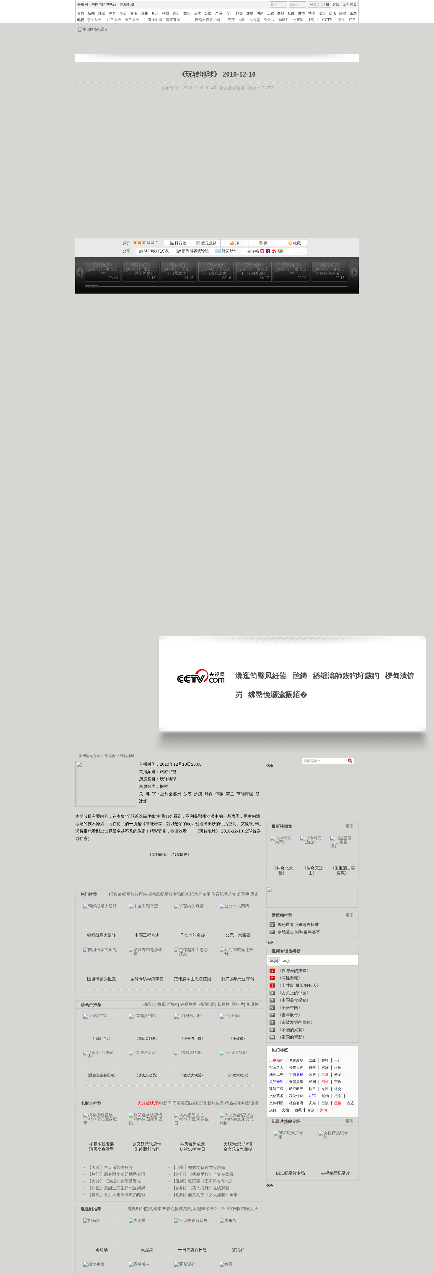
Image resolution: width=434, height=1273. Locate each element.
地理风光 (276, 1075)
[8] (148, 242)
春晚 (133, 13)
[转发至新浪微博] (274, 251)
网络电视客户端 (207, 20)
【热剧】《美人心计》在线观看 (200, 1187)
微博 (301, 13)
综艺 (123, 13)
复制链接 (159, 854)
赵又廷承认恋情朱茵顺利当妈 (147, 1147)
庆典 (272, 1110)
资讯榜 (252, 1004)
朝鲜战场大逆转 (101, 935)
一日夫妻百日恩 (192, 1249)
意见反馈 (208, 243)
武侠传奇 (296, 1096)
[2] (135, 242)
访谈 (332, 13)
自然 (312, 1067)
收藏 (296, 243)
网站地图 (127, 4)
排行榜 (180, 243)
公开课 (298, 20)
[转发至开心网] (262, 251)
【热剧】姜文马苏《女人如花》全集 (205, 1194)
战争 (338, 1096)
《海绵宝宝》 (101, 1038)
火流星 (147, 1249)
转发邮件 (229, 251)
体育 (112, 13)
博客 (311, 13)
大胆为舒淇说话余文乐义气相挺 (237, 1147)
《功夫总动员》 (147, 1075)
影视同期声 (248, 1208)
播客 (310, 20)
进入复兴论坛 (232, 87)
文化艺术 (276, 1096)
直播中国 (155, 20)
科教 (165, 13)
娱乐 (337, 1067)
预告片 (238, 1004)
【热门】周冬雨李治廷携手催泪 (116, 1174)
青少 (176, 13)
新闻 (91, 13)
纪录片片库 (132, 894)
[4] (139, 242)
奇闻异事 (296, 1082)
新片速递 (215, 1103)
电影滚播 (250, 1103)
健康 (249, 13)
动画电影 (207, 1004)
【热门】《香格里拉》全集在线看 (203, 1174)
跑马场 (101, 1249)
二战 (312, 1060)
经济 (101, 13)
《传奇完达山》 (312, 871)
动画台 (149, 1004)
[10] (153, 242)
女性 (325, 1089)
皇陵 (325, 1103)
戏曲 (144, 13)
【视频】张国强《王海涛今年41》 (203, 1181)
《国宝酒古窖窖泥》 (342, 871)
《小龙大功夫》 (238, 1075)
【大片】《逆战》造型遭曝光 (114, 1181)
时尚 (260, 13)
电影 (242, 20)
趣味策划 (205, 1208)
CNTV (267, 87)
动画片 (283, 20)
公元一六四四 (238, 935)
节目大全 (132, 20)
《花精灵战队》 (147, 1038)
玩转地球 (127, 756)
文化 (186, 13)
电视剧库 (188, 1208)
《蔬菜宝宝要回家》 (102, 1075)
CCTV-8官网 (226, 1208)
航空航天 (296, 1089)
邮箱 (342, 13)
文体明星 (276, 1103)
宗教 (337, 1082)
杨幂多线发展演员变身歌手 (101, 1147)
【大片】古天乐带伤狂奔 (110, 1167)
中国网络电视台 (104, 4)
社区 (291, 13)
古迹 (350, 1103)
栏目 (352, 20)
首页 (80, 13)
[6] (144, 242)
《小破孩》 (238, 1038)
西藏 (298, 1110)
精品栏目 (233, 1103)
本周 (274, 960)
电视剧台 (136, 1208)
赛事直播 (173, 20)
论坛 (322, 13)
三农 (270, 13)
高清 (231, 20)
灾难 (325, 1067)
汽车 (229, 13)
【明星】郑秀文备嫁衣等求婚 (198, 1167)
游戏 (353, 13)
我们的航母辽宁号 (237, 978)
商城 (280, 13)
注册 (325, 5)
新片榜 (223, 1004)
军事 (245, 894)
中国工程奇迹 (147, 935)
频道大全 (94, 20)
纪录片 (269, 20)
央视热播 (188, 1004)
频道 (341, 20)
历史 (254, 894)
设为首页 (349, 4)
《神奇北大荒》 (282, 871)
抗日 (312, 1089)
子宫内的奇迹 (192, 935)
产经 (218, 13)
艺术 (197, 13)
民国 (312, 1082)
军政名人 (276, 1067)
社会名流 (296, 1103)
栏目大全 (114, 20)
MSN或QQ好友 (156, 251)
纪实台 (110, 756)
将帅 (325, 1060)
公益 (208, 13)
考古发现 (296, 1060)
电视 (80, 20)
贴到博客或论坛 (195, 251)
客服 (336, 4)
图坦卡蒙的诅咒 (101, 978)
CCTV (327, 20)
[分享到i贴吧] (268, 251)
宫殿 (312, 1075)
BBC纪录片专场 (196, 894)
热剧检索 (153, 1208)
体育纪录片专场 (225, 894)
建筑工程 (276, 1089)
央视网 (82, 4)
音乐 (155, 13)
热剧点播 (170, 1208)
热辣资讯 (198, 1103)
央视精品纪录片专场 (162, 894)
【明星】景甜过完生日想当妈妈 (116, 1187)
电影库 (165, 1103)
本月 (287, 960)
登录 (313, 5)
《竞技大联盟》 (192, 1075)
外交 (337, 1089)
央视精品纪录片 (335, 1173)
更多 (350, 826)
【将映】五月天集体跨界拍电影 (116, 1194)
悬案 (337, 1075)
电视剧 (254, 20)
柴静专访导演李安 (147, 978)
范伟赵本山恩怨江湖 (192, 978)
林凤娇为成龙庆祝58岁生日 (192, 1147)
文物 (285, 1110)
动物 (325, 1096)
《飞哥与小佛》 (192, 1038)
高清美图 (180, 1103)
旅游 (239, 13)
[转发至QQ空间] (280, 251)
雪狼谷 (238, 1249)
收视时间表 (167, 1004)
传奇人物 (296, 1067)
